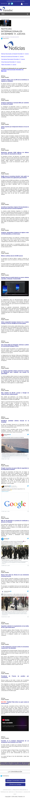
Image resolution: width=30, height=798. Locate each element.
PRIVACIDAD (19, 792)
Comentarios (5, 38)
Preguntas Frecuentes (20, 789)
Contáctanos (7, 789)
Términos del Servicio (7, 792)
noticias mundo (5, 19)
